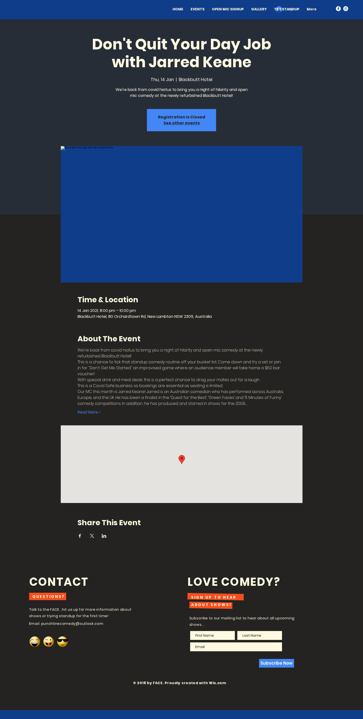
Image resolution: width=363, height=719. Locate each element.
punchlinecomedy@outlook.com (72, 623)
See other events (181, 123)
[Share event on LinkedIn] (104, 536)
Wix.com (217, 682)
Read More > (89, 412)
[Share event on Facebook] (80, 536)
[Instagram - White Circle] (345, 8)
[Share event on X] (92, 536)
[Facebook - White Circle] (338, 8)
